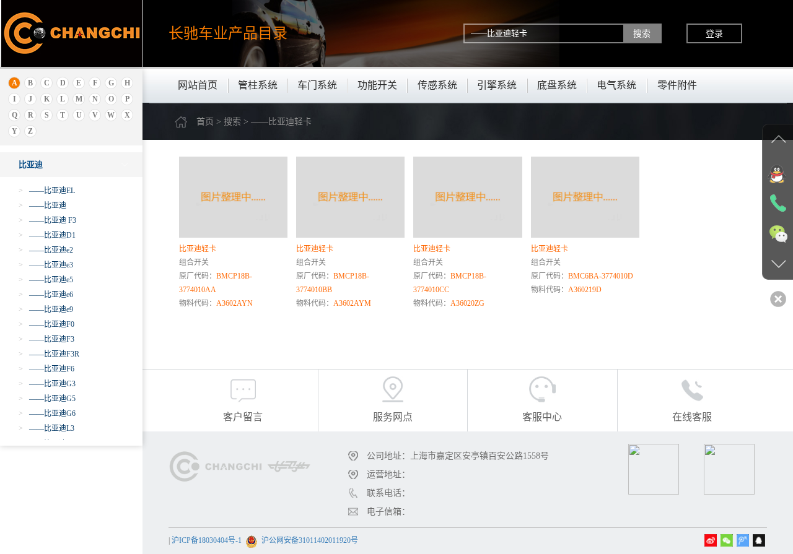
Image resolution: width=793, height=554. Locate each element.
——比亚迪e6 (46, 294)
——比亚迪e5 (46, 279)
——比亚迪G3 (47, 383)
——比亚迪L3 (46, 428)
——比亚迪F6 (46, 369)
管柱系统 (258, 85)
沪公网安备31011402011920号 (309, 540)
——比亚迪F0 (46, 324)
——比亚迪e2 (46, 250)
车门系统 (317, 85)
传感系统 (437, 85)
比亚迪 (31, 164)
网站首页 (197, 85)
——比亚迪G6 (47, 413)
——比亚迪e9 (46, 309)
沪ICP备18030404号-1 (207, 540)
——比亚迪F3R (49, 354)
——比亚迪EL (47, 190)
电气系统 (616, 85)
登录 (714, 33)
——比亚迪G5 (47, 398)
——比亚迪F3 (46, 339)
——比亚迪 (42, 205)
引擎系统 (497, 85)
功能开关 (377, 85)
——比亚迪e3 (46, 265)
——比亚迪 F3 (47, 220)
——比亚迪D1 (47, 235)
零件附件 (677, 85)
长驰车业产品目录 (228, 33)
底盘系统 (557, 85)
